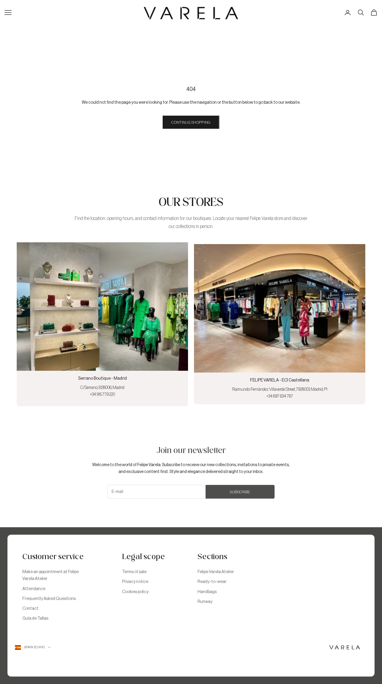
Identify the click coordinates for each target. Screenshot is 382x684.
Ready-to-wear (212, 582)
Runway (205, 602)
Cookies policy (135, 592)
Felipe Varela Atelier (216, 572)
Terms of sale (134, 572)
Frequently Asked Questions (49, 599)
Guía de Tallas (35, 618)
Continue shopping (190, 122)
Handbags (207, 592)
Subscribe (240, 492)
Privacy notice (135, 582)
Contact (30, 609)
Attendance (33, 589)
